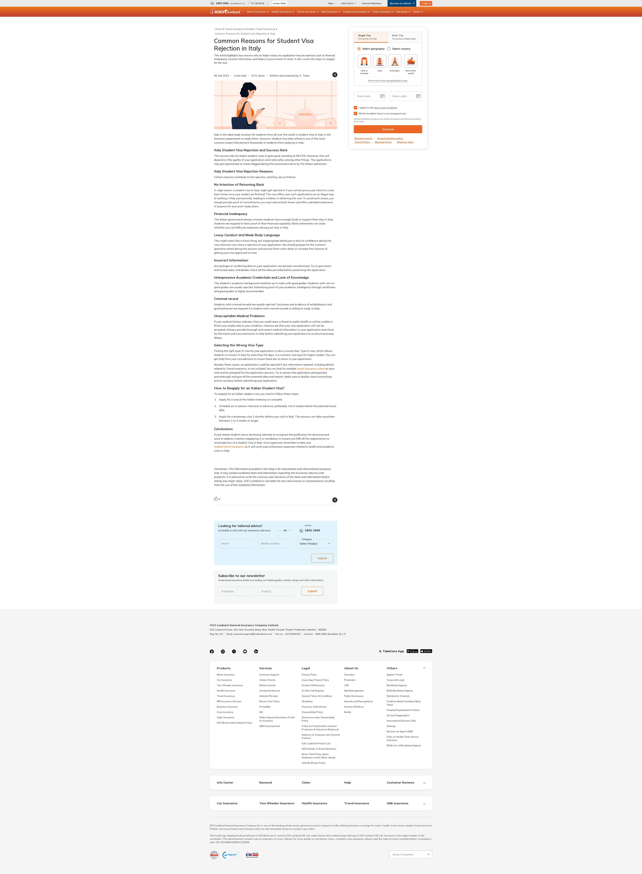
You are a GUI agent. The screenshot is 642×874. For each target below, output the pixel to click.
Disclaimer (307, 701)
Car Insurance (224, 679)
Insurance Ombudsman (314, 706)
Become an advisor (400, 3)
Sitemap (391, 726)
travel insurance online (311, 368)
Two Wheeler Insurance (230, 685)
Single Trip (367, 37)
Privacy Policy (309, 674)
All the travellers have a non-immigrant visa (382, 113)
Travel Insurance (306, 11)
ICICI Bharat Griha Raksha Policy (234, 722)
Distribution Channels (398, 695)
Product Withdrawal (313, 685)
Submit (322, 558)
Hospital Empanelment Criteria (403, 710)
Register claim (405, 142)
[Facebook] (212, 652)
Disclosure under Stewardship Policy (318, 719)
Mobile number (270, 543)
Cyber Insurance (225, 717)
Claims (416, 11)
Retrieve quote (363, 138)
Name (225, 543)
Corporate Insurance (355, 11)
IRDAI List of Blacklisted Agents (404, 745)
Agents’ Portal (394, 674)
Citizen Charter (267, 679)
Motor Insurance (256, 11)
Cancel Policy (362, 142)
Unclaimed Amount (269, 690)
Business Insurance (227, 706)
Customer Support (269, 674)
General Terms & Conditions (317, 695)
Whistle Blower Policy (314, 762)
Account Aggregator (398, 715)
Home (218, 29)
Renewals (402, 11)
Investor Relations (371, 3)
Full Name (228, 591)
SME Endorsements (269, 726)
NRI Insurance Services (229, 701)
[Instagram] (223, 652)
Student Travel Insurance (260, 29)
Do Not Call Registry (313, 690)
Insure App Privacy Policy (315, 679)
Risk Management (354, 690)
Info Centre (347, 3)
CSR (346, 685)
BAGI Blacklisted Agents (400, 690)
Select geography (373, 48)
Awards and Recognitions (358, 701)
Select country (401, 48)
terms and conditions (385, 107)
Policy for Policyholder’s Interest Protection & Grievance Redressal (320, 728)
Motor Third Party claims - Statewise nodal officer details (319, 756)
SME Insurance (329, 11)
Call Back (259, 3)
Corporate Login (396, 679)
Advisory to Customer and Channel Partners (321, 736)
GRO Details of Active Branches (319, 748)
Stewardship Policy (312, 712)
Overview (349, 674)
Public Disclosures (354, 695)
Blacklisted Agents (397, 685)
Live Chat (280, 3)
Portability (264, 706)
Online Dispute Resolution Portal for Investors (277, 719)
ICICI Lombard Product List (316, 743)
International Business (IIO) (401, 720)
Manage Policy (383, 142)
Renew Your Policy (269, 701)
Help (330, 3)
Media (347, 712)
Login (425, 3)
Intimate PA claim (268, 695)
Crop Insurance (225, 712)
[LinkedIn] (256, 652)
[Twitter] (234, 652)
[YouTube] (245, 652)
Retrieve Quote (267, 685)
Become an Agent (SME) (400, 731)
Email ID (266, 591)
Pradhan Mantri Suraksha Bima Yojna (404, 703)
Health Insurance (281, 11)
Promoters (350, 679)
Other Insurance (381, 11)
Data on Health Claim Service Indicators (403, 738)
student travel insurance (229, 446)
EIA (261, 712)
